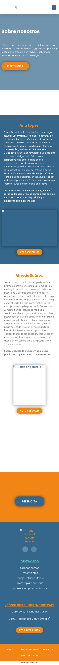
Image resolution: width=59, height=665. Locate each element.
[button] (54, 7)
